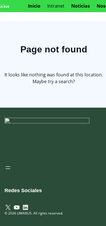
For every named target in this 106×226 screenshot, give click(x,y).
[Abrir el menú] (8, 167)
